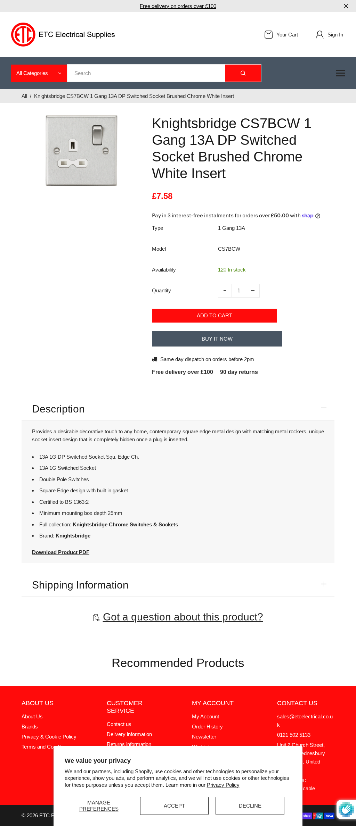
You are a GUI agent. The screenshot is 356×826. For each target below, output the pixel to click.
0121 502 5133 (293, 735)
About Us (32, 716)
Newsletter (204, 737)
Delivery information (129, 734)
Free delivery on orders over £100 (178, 6)
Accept (174, 806)
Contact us (119, 724)
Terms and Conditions (46, 747)
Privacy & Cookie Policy (49, 737)
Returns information (129, 744)
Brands (30, 726)
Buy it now (217, 339)
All (24, 96)
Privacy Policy (223, 785)
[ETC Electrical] (63, 34)
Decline (250, 806)
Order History (207, 726)
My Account (205, 716)
